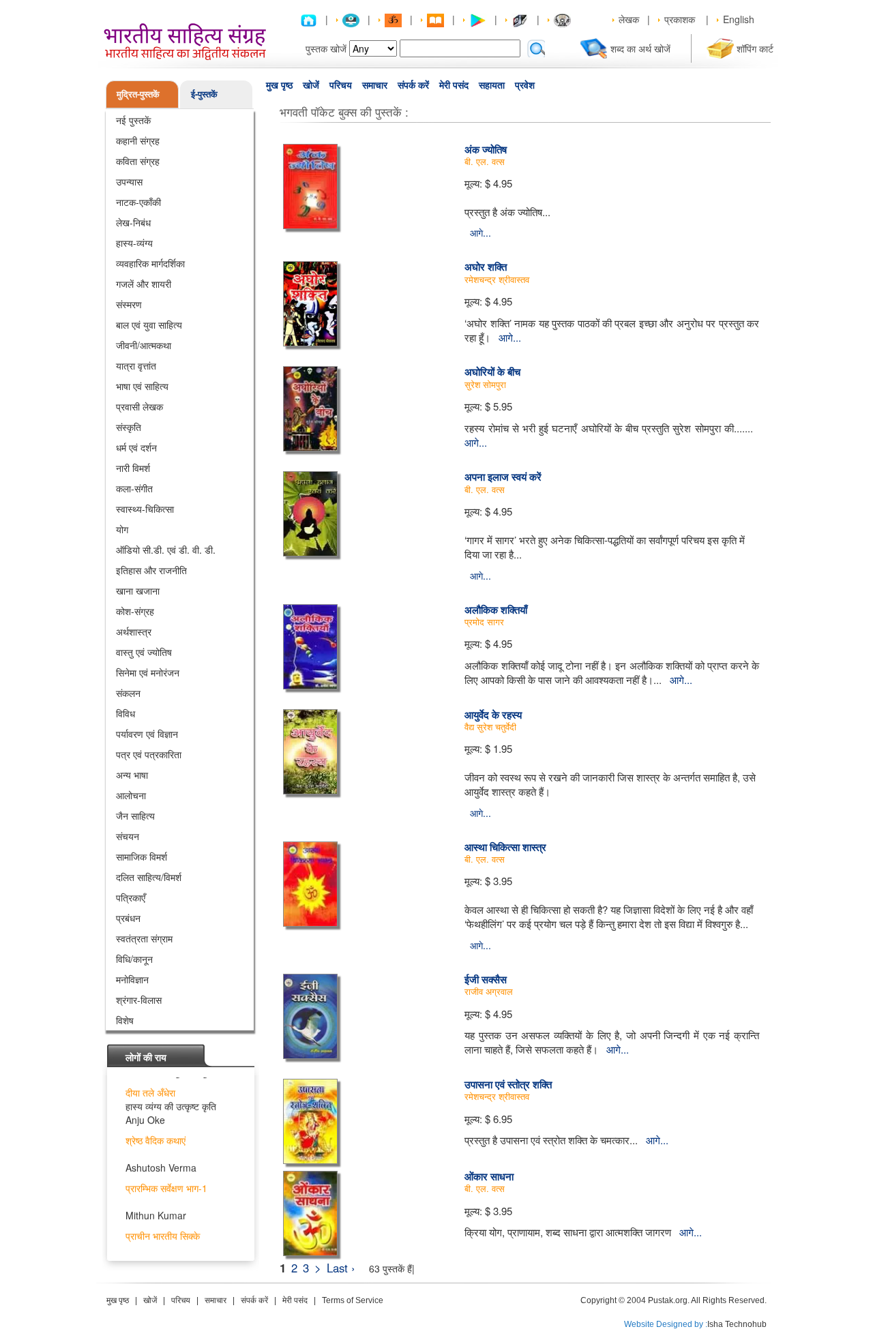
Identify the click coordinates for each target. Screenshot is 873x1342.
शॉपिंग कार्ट (755, 48)
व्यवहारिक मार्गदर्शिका (150, 263)
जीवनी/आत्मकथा (143, 345)
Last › (341, 1267)
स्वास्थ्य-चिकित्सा (145, 509)
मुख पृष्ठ (279, 85)
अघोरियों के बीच (492, 371)
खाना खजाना (138, 590)
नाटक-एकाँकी (138, 202)
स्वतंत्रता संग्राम (144, 938)
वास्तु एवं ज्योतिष (144, 652)
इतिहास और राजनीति (151, 570)
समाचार (374, 85)
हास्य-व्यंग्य (134, 243)
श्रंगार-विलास (139, 999)
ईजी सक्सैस (485, 979)
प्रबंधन (128, 918)
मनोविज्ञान (132, 979)
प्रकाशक (679, 19)
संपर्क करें (413, 85)
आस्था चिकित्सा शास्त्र (505, 846)
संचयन (127, 836)
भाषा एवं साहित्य (142, 386)
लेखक (629, 19)
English (738, 19)
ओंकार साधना (489, 1176)
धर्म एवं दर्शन (136, 447)
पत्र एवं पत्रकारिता (148, 754)
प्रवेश (525, 85)
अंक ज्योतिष (485, 149)
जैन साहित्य (135, 815)
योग (122, 529)
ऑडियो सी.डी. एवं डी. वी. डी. (166, 549)
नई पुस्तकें (133, 120)
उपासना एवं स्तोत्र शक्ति (508, 1084)
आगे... (480, 232)
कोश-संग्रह (135, 611)
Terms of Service (352, 1300)
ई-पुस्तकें (204, 93)
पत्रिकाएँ (130, 897)
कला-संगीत (134, 488)
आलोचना (131, 795)
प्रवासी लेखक (139, 406)
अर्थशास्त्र (133, 631)
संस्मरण (129, 304)
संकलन (128, 693)
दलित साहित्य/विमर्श (148, 877)
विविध (125, 713)
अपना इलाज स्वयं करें (503, 476)
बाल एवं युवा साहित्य (149, 324)
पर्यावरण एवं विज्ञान (147, 734)
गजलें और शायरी (143, 283)
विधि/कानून (134, 959)
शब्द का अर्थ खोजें (640, 48)
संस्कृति (128, 427)
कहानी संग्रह (138, 140)
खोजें (311, 85)
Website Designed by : (665, 1324)
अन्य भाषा (132, 774)
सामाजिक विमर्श (141, 856)
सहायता (492, 85)
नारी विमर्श (133, 468)
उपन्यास (129, 181)
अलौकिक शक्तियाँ (495, 609)
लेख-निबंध (133, 222)
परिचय (340, 85)
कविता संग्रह (138, 161)
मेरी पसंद (454, 85)
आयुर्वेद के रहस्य (493, 714)
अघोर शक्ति (485, 266)
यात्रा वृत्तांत (136, 365)
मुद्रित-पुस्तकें (138, 93)
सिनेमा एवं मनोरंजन (147, 672)
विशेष (125, 1020)
